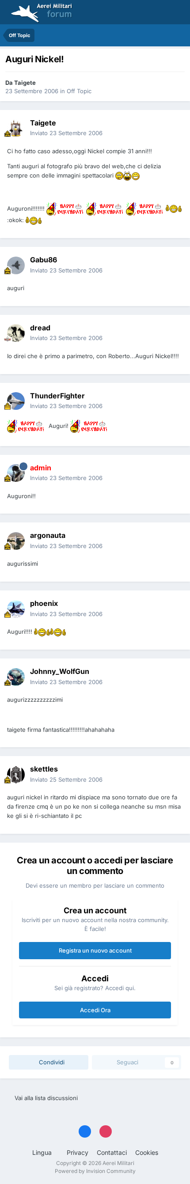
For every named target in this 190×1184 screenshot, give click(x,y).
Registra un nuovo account (95, 950)
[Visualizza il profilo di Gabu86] (16, 265)
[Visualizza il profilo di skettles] (16, 774)
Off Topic (79, 91)
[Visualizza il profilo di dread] (16, 333)
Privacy (77, 1152)
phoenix (44, 603)
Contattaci (112, 1152)
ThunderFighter (57, 395)
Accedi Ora (95, 1010)
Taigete (25, 82)
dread (40, 327)
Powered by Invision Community (95, 1171)
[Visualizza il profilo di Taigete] (16, 128)
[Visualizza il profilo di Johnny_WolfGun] (16, 677)
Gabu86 (43, 259)
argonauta (47, 535)
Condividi (51, 1062)
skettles (44, 768)
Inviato (66, 132)
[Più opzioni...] (174, 128)
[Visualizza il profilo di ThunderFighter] (16, 401)
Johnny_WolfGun (59, 671)
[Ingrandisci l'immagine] (119, 175)
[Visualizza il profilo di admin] (16, 473)
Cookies (146, 1152)
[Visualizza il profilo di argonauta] (16, 541)
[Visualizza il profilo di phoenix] (16, 609)
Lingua (42, 1152)
